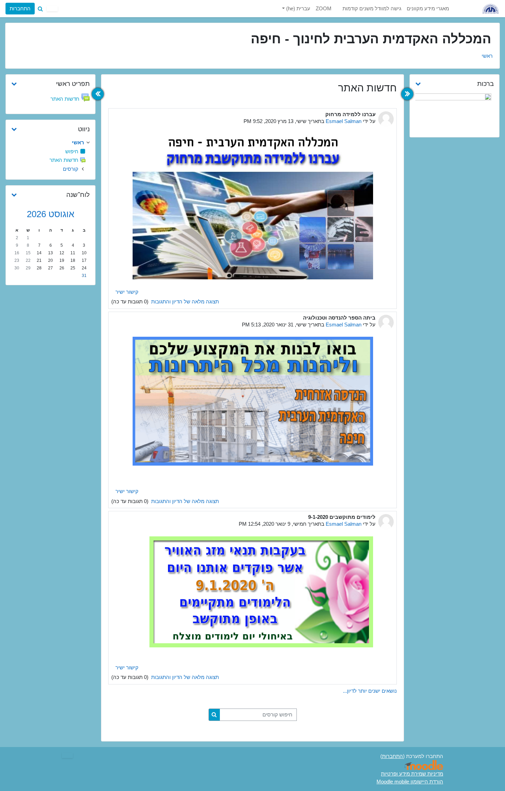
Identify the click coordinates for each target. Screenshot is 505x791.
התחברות (20, 8)
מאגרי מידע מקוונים (428, 8)
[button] (40, 8)
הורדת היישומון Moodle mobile (410, 781)
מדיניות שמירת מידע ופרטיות (412, 774)
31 (84, 275)
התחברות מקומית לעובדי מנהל (65, 52)
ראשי (487, 56)
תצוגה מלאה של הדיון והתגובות (184, 301)
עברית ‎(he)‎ (297, 8)
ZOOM (324, 8)
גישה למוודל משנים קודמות (372, 8)
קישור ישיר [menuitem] (126, 292)
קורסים (70, 169)
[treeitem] (50, 143)
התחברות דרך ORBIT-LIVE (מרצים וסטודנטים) (65, 33)
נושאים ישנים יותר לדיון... (370, 691)
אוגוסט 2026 (50, 214)
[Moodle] (424, 765)
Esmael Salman (343, 121)
